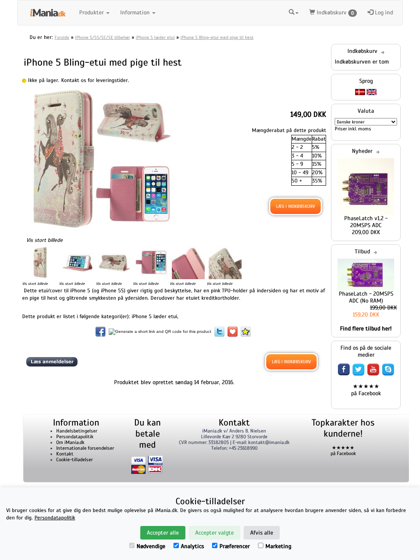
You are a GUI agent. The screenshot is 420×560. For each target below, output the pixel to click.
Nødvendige (151, 546)
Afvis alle (261, 532)
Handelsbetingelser (76, 431)
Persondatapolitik (75, 436)
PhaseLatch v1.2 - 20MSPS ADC (366, 222)
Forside (62, 37)
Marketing (278, 546)
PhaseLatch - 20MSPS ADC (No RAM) (366, 297)
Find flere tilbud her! (366, 328)
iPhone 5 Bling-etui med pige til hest (216, 37)
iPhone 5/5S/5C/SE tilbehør (102, 37)
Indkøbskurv (334, 12)
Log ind (383, 12)
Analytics (192, 546)
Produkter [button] (92, 12)
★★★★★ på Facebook (366, 390)
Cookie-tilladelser (74, 459)
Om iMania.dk (70, 442)
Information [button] (135, 12)
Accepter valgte (214, 532)
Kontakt (64, 454)
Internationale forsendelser (85, 448)
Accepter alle (163, 532)
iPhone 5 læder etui (155, 37)
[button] (293, 11)
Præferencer (234, 546)
